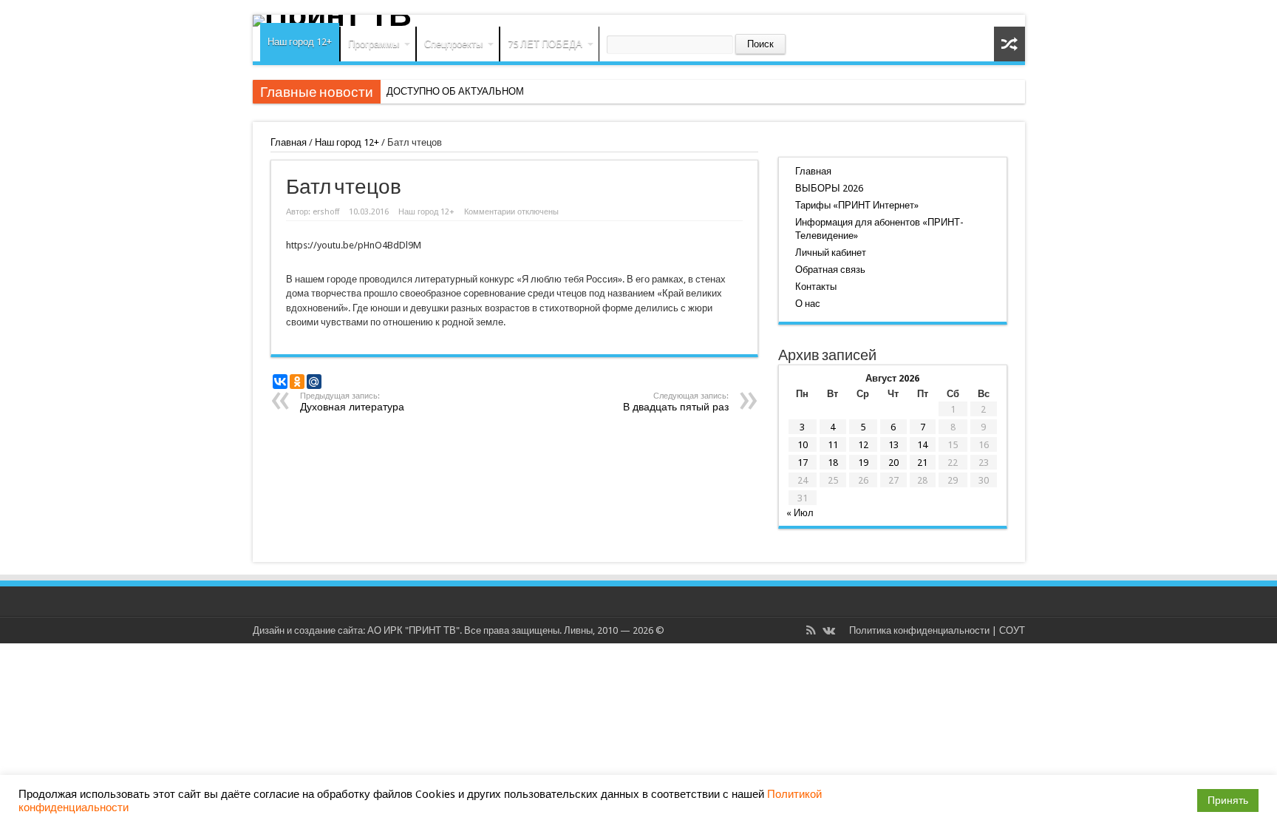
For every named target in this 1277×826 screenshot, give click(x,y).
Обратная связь (830, 269)
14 (922, 444)
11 (833, 444)
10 (802, 444)
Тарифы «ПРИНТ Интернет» (857, 205)
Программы (373, 44)
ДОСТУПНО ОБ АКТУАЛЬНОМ (455, 91)
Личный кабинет (830, 252)
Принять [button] (1228, 800)
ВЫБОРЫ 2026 (829, 188)
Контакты (816, 286)
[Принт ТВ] (639, 21)
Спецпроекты (453, 44)
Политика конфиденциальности (919, 630)
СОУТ (1012, 630)
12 (863, 444)
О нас (807, 303)
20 (893, 462)
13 (893, 444)
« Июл (800, 512)
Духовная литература (352, 402)
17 (802, 462)
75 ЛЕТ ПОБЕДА (545, 44)
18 (833, 462)
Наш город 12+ (300, 41)
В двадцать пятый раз (676, 402)
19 (863, 462)
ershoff (326, 212)
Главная (288, 142)
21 (922, 462)
